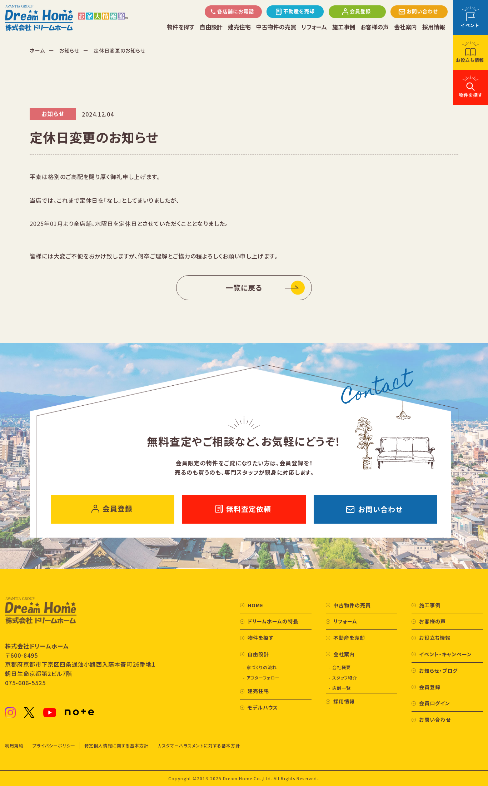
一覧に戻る (244, 287)
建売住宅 (239, 27)
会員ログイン (434, 703)
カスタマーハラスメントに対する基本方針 (199, 745)
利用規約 (14, 745)
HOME (255, 605)
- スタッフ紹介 (343, 677)
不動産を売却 (349, 637)
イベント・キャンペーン (445, 654)
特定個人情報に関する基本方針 (116, 745)
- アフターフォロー (261, 677)
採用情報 (433, 27)
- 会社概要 (340, 667)
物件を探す (180, 27)
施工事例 (343, 27)
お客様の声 (374, 27)
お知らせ (69, 50)
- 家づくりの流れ (260, 667)
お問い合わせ (435, 719)
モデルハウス (263, 707)
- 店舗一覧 (340, 688)
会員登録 (429, 687)
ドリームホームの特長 (273, 621)
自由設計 (211, 27)
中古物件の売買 (276, 27)
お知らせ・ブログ (438, 670)
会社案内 (405, 27)
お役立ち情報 (434, 637)
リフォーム (314, 27)
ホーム (37, 50)
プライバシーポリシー (54, 745)
